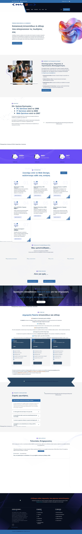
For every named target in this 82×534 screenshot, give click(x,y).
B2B (46, 9)
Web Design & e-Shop (19, 186)
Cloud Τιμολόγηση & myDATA (60, 186)
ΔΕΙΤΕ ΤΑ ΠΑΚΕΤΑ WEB (16, 43)
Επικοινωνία (39, 520)
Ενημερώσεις (39, 518)
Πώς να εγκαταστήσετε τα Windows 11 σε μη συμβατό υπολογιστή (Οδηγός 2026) (31, 455)
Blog (43, 9)
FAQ (40, 9)
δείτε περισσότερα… (14, 527)
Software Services (59, 518)
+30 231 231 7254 (16, 1)
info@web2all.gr (24, 1)
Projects (36, 9)
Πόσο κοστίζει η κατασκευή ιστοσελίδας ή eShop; (23, 400)
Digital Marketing (59, 516)
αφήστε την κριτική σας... (48, 281)
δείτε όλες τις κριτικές (32, 281)
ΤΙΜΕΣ (32, 9)
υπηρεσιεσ (63, 172)
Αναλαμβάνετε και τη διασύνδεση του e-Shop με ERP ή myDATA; (24, 424)
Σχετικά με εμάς (40, 512)
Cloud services (58, 520)
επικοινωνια (66, 9)
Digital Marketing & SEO (39, 186)
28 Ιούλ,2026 (16, 453)
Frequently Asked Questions (40, 523)
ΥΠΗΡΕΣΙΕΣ (28, 9)
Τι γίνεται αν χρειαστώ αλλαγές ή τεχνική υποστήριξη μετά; (25, 420)
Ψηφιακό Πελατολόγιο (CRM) (40, 207)
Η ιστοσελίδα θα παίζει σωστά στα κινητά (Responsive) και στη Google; (25, 416)
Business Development (60, 514)
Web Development (59, 512)
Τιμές (38, 516)
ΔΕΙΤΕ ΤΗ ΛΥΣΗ (17, 195)
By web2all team (23, 453)
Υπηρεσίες (39, 514)
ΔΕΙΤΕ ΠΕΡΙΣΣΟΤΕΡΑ (46, 90)
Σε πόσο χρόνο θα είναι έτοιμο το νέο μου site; (22, 411)
